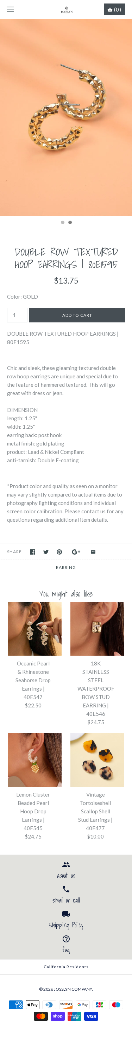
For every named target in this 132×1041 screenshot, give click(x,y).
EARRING (66, 567)
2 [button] (69, 223)
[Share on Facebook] (32, 552)
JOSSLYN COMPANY (73, 989)
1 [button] (62, 223)
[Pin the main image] (59, 552)
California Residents (66, 966)
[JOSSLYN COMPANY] (66, 9)
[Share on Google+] (76, 552)
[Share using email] (93, 552)
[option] (66, 117)
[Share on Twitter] (46, 552)
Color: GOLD (22, 296)
